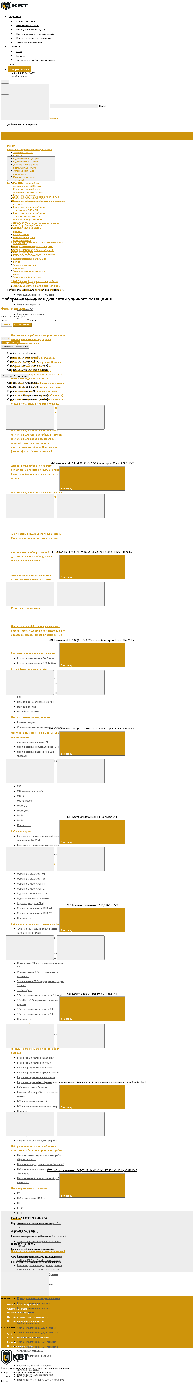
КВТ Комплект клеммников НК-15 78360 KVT (92, 817)
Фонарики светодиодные (26, 286)
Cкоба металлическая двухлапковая (36, 1328)
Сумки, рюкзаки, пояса (25, 283)
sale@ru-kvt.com (19, 76)
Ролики (16, 261)
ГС (18, 1193)
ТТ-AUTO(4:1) (24, 990)
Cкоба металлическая (28, 1323)
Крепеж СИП (53, 197)
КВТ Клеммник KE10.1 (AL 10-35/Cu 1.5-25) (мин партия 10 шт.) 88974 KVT (92, 463)
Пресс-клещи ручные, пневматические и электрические (42, 568)
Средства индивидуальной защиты (27, 278)
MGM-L (21, 815)
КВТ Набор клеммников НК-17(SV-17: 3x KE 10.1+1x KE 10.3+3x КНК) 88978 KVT (92, 1170)
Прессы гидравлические (25, 249)
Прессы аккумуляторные (25, 246)
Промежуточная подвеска (50, 201)
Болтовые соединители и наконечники (33, 653)
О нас (19, 51)
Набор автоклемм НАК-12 (31, 1198)
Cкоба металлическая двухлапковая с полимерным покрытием (37, 1334)
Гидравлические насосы (25, 161)
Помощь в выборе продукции (30, 29)
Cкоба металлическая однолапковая (36, 1342)
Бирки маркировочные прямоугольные (38, 1072)
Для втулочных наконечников (28, 575)
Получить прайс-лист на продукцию (33, 38)
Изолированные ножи (50, 242)
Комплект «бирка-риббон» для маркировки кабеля (40, 1094)
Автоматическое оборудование (29, 552)
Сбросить (6, 324)
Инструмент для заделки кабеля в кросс (34, 430)
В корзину (67, 488)
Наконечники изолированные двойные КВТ (38, 695)
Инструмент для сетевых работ (29, 198)
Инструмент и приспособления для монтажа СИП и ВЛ (42, 485)
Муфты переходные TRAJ (30, 903)
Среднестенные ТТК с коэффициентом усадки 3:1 (38, 974)
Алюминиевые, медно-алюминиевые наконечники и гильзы (37, 931)
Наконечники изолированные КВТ (35, 702)
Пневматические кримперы (26, 560)
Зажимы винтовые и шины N (32, 742)
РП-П (20, 1213)
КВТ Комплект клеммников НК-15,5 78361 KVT (92, 905)
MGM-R (21, 820)
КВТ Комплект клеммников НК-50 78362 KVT (92, 993)
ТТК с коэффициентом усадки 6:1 (35, 1014)
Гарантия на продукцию (27, 25)
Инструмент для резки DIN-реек (41, 285)
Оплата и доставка (25, 21)
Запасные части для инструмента (23, 172)
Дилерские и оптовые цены (29, 42)
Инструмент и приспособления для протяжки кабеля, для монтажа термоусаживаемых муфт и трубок (29, 218)
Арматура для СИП (23, 152)
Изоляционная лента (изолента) (24, 178)
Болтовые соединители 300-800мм (36, 663)
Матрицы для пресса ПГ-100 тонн (35, 295)
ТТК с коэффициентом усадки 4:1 (35, 1009)
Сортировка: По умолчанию (15, 346)
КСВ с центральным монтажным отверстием (40, 1106)
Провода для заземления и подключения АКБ (38, 1251)
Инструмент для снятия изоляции (25, 202)
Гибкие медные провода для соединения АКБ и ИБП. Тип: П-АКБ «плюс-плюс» (39, 1267)
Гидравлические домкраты (26, 158)
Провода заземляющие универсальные (38, 1298)
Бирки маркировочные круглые (34, 1062)
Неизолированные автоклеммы (29, 1188)
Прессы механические (24, 252)
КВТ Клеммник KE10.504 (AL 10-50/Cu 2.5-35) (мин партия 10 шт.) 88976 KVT (92, 640)
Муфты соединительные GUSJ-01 (34, 908)
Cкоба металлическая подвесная (34, 1356)
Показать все (24, 825)
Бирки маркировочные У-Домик (34, 1082)
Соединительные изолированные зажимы (40, 727)
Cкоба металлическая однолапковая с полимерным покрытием (37, 1349)
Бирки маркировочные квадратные (36, 1057)
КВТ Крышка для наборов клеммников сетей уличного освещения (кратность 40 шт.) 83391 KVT (92, 1082)
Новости (12, 64)
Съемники (18, 155)
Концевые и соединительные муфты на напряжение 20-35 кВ (38, 838)
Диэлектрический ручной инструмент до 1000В (37, 235)
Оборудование (21, 234)
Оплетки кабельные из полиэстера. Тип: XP (39, 1225)
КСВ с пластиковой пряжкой (32, 1101)
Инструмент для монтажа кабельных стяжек (36, 435)
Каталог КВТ (63, 154)
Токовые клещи (49, 538)
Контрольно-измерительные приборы (27, 230)
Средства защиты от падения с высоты (29, 272)
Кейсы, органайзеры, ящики (27, 225)
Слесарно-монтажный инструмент (24, 266)
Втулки (15, 669)
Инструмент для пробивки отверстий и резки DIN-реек (41, 274)
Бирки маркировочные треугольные (36, 1077)
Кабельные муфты (21, 831)
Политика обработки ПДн (20, 1346)
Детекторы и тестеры (49, 534)
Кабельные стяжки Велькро (32, 1087)
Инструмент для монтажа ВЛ (27, 492)
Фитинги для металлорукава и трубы (37, 1140)
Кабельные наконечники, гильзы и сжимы (35, 924)
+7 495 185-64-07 (23, 73)
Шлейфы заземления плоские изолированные (33, 1310)
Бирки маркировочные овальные (34, 1067)
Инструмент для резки (23, 350)
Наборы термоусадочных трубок (43, 1150)
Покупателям (15, 16)
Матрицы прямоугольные (30, 314)
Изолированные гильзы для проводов (38, 746)
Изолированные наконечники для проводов (35, 754)
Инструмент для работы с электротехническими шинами (42, 328)
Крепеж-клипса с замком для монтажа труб (40, 1379)
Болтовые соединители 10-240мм (35, 658)
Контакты (20, 55)
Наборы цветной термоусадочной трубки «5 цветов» (39, 1180)
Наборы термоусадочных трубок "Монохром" (34, 1171)
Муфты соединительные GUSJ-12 (34, 913)
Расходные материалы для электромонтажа (35, 646)
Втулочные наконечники (33, 669)
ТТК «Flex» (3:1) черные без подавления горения (39, 1002)
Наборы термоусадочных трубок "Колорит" (40, 1164)
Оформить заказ (19, 69)
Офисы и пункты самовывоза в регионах (35, 59)
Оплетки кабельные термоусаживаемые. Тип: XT (39, 1243)
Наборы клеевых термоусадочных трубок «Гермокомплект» (39, 1157)
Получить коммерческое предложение (35, 33)
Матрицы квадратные (28, 304)
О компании (14, 46)
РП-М (20, 1208)
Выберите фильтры (22, 324)
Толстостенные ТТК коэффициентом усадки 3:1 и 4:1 (40, 983)
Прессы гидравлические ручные (43, 635)
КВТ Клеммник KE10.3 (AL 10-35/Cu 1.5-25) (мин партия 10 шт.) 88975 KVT (92, 551)
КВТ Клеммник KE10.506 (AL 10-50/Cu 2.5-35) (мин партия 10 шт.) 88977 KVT (92, 728)
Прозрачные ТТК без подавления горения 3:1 (40, 965)
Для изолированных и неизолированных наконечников (31, 579)
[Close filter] (28, 309)
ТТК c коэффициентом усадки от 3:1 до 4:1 (40, 995)
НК (18, 1203)
